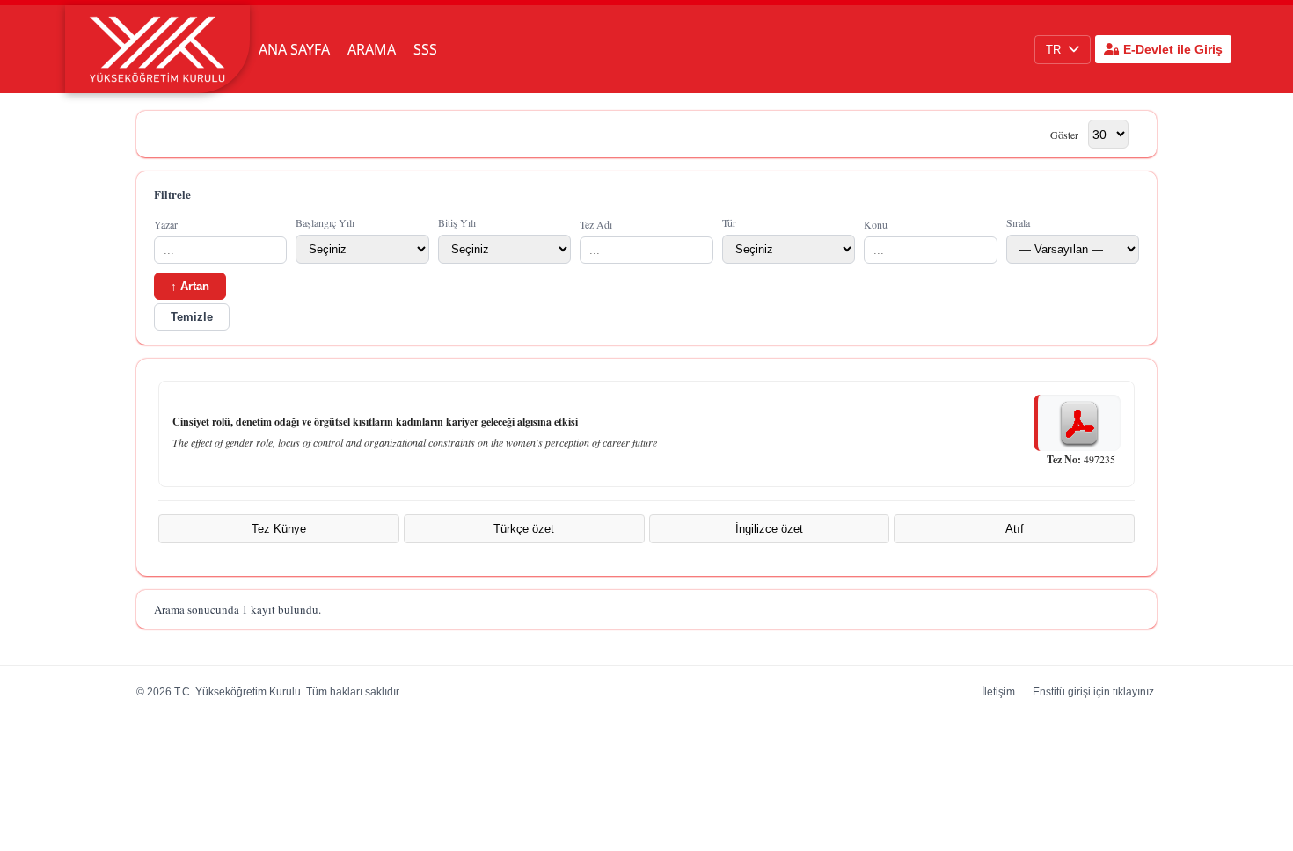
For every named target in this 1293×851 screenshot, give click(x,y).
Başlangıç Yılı (325, 222)
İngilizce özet (769, 528)
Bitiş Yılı (457, 222)
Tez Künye (279, 528)
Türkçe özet (523, 528)
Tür (729, 222)
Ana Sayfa (294, 49)
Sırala (1018, 222)
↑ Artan (190, 286)
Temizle (192, 317)
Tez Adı (596, 224)
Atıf (1014, 528)
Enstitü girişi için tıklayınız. (1095, 692)
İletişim (998, 692)
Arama (371, 49)
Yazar (166, 224)
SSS (425, 49)
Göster (1064, 134)
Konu (876, 224)
